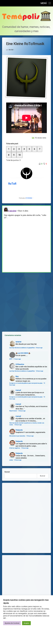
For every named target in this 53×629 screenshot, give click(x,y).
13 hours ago (21, 410)
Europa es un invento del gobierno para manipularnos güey (25, 383)
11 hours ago (17, 359)
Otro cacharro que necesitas (17, 436)
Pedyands (19, 430)
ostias (11, 460)
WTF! (10, 359)
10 (20, 155)
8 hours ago (39, 347)
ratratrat (18, 342)
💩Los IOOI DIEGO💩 (23, 353)
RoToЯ (11, 50)
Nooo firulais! (13, 410)
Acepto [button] (26, 623)
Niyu (17, 376)
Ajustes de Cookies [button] (12, 623)
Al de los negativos (14, 448)
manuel (18, 390)
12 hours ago (39, 371)
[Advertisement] (26, 299)
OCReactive (20, 364)
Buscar (7, 472)
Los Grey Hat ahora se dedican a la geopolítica (22, 347)
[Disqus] (26, 238)
